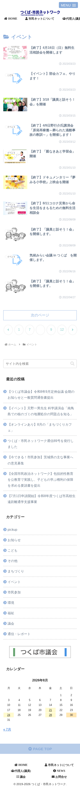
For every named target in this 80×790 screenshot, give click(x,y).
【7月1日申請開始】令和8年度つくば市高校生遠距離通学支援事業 (41, 499)
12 (62, 329)
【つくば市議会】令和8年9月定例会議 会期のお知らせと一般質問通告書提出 (41, 394)
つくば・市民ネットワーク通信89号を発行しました (41, 443)
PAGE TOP (42, 749)
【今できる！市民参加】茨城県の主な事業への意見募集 (40, 460)
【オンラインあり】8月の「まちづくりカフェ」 (40, 427)
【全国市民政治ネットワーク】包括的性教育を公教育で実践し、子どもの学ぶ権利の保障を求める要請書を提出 (40, 479)
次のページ (40, 315)
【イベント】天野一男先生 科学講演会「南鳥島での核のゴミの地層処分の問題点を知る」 (41, 411)
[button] (72, 363)
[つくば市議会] (40, 652)
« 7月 (7, 729)
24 (8, 715)
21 (50, 710)
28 (50, 715)
